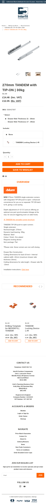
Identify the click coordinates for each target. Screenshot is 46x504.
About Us (23, 439)
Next (41, 286)
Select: (7, 115)
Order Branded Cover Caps (23, 453)
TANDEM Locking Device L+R (27, 142)
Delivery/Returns (23, 442)
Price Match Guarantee (23, 433)
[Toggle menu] (3, 3)
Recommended (23, 286)
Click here (25, 269)
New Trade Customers (23, 447)
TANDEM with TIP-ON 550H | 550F (14, 27)
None (11, 134)
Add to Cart (13, 341)
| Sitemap (33, 496)
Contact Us (23, 436)
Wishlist (23, 411)
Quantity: (6, 152)
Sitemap (23, 419)
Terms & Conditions (23, 450)
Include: (6, 128)
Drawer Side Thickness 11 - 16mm (21, 119)
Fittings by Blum (13, 25)
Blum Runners (25, 25)
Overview (23, 182)
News (23, 444)
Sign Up (26, 413)
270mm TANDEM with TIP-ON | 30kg (15, 29)
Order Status (23, 416)
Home (4, 25)
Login (19, 413)
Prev (39, 286)
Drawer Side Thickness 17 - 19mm (21, 122)
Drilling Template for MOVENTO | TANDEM (13, 328)
